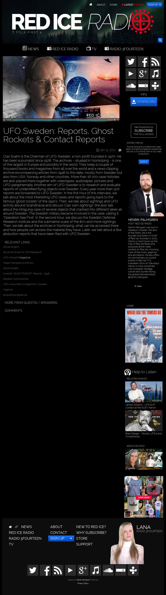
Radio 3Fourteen (126, 49)
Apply (144, 161)
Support (84, 544)
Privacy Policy (83, 583)
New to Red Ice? (91, 527)
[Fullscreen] (118, 120)
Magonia (8, 289)
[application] (61, 89)
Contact (58, 533)
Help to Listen (143, 372)
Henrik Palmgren (83, 580)
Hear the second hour (144, 130)
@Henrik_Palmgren (138, 277)
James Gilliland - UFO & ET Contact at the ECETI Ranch (141, 406)
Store (113, 4)
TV (93, 49)
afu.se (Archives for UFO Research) (22, 252)
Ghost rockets (10, 268)
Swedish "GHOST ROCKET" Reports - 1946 (26, 273)
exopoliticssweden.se (15, 294)
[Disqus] (62, 344)
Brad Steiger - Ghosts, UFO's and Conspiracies (144, 435)
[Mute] (115, 120)
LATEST (134, 4)
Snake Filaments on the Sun (18, 262)
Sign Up (153, 4)
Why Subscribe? (91, 533)
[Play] (4, 120)
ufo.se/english (11, 246)
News (33, 49)
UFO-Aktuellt (10, 257)
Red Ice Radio (64, 49)
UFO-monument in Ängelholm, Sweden (25, 284)
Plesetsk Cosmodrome (15, 278)
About (101, 4)
